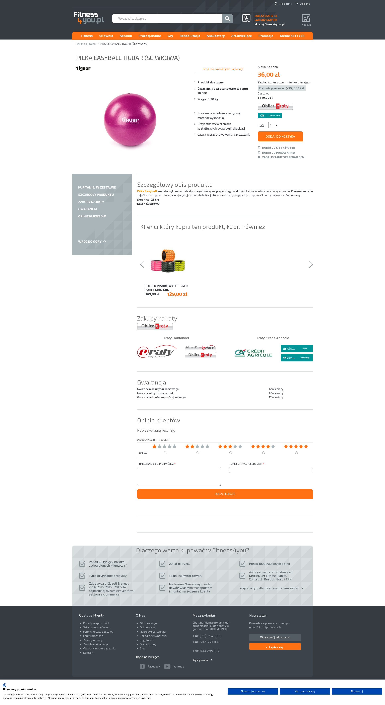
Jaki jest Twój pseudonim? (246, 463)
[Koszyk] (306, 18)
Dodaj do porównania (278, 152)
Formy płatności (93, 635)
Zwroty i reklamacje (95, 644)
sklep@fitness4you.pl (269, 24)
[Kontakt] (246, 18)
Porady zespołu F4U (96, 623)
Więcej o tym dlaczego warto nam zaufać (269, 588)
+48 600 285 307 (205, 650)
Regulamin (146, 640)
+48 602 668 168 (205, 642)
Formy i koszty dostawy (98, 631)
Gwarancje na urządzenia (99, 648)
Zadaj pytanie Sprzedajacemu (284, 157)
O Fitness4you (149, 623)
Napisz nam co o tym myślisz (156, 463)
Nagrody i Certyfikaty (153, 631)
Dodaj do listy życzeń (278, 147)
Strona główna (86, 43)
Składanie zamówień (96, 627)
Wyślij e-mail (200, 660)
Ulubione (305, 3)
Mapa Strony (148, 644)
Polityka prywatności (153, 635)
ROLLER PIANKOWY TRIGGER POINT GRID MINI (166, 287)
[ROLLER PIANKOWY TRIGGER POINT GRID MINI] (171, 260)
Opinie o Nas (148, 627)
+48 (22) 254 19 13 (207, 636)
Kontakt (88, 652)
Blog (143, 648)
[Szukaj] (227, 18)
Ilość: (261, 125)
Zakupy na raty (92, 640)
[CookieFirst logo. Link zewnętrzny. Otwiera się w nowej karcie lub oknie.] (4, 685)
